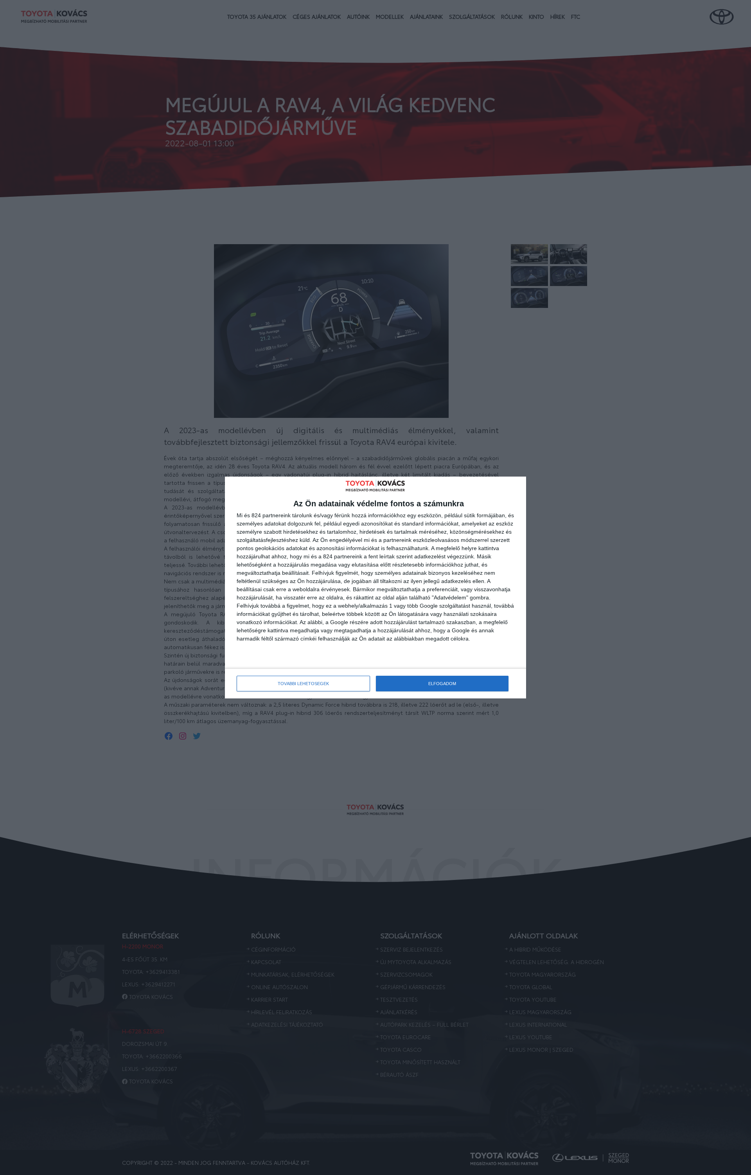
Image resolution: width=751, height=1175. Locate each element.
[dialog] (375, 588)
